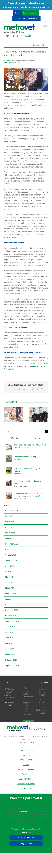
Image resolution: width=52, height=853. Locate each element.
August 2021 (10, 566)
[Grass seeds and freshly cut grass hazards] (9, 468)
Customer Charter (26, 779)
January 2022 (10, 538)
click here (20, 3)
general (6, 62)
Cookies (26, 764)
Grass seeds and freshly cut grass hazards (27, 469)
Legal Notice (26, 755)
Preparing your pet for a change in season (27, 482)
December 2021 (11, 544)
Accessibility (26, 788)
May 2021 (9, 577)
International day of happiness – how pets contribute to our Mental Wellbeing (30, 494)
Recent (37, 438)
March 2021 (10, 588)
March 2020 (10, 654)
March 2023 (10, 521)
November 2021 (11, 549)
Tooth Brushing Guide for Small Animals (30, 445)
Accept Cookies (27, 837)
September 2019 (12, 665)
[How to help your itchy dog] (9, 457)
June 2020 (9, 638)
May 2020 (9, 643)
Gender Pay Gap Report (26, 783)
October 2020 (10, 615)
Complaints (26, 774)
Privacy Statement (26, 750)
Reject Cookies (27, 843)
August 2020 (10, 626)
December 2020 (11, 604)
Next (44, 45)
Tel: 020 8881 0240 (17, 36)
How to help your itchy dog (25, 456)
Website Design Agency (26, 742)
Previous (36, 45)
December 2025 (11, 510)
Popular (14, 438)
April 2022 (9, 527)
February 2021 (11, 593)
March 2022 (10, 533)
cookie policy (23, 811)
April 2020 (9, 649)
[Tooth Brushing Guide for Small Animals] (9, 445)
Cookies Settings (26, 832)
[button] (6, 415)
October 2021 (10, 555)
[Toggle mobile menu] (45, 26)
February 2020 (11, 660)
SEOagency (9, 60)
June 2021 (9, 571)
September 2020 (12, 621)
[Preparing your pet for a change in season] (9, 481)
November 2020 (11, 610)
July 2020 (9, 632)
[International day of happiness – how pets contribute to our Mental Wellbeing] (9, 494)
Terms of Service (26, 760)
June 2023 (9, 516)
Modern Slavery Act (26, 769)
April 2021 (9, 582)
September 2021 (12, 560)
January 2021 (10, 599)
